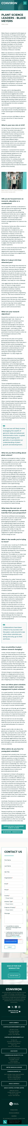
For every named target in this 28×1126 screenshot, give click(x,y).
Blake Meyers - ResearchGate (12, 832)
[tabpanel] (14, 435)
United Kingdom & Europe (14, 1067)
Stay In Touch (14, 975)
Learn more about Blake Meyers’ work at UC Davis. (14, 827)
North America (14, 1022)
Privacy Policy (16, 936)
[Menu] (25, 3)
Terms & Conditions (14, 1112)
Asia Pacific (14, 1051)
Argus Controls (14, 1083)
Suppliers (14, 1116)
